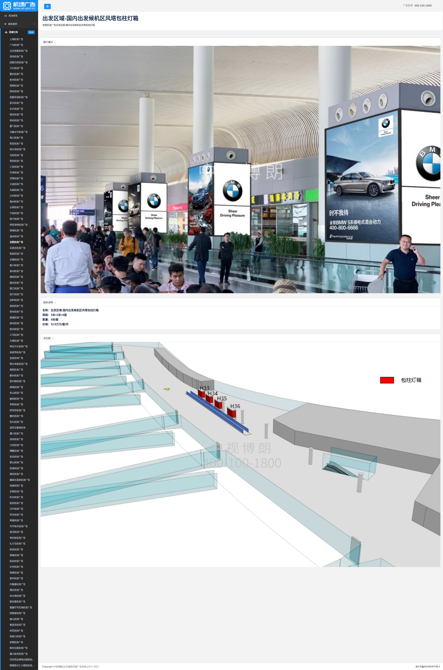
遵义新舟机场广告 (19, 654)
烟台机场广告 (16, 282)
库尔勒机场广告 (17, 381)
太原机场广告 (16, 207)
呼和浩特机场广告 (19, 224)
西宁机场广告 (16, 294)
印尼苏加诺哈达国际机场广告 (24, 659)
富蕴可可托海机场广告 (21, 607)
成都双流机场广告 (19, 97)
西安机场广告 (16, 91)
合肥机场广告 (16, 242)
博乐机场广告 (16, 590)
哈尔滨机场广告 (17, 149)
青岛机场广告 (16, 143)
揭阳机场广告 (16, 277)
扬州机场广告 (16, 323)
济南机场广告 (16, 178)
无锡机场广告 (16, 259)
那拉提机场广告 (17, 601)
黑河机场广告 (16, 532)
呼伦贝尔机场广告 (19, 346)
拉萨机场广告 (16, 300)
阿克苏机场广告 (17, 410)
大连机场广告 (16, 184)
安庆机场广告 (16, 456)
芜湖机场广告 (16, 468)
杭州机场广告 (16, 79)
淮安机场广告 (16, 439)
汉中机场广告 (16, 508)
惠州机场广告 (16, 375)
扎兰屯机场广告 (17, 543)
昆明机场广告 (16, 85)
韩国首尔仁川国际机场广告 (23, 665)
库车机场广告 (16, 578)
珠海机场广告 (16, 230)
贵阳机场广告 (16, 161)
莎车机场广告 (16, 514)
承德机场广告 (16, 642)
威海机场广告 (16, 387)
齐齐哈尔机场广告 (19, 526)
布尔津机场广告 (17, 596)
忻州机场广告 (16, 497)
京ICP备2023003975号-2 (427, 666)
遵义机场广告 (16, 433)
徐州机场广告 (16, 329)
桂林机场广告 (16, 306)
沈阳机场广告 (16, 155)
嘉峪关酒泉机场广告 (20, 480)
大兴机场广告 (16, 68)
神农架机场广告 (17, 538)
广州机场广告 (16, 45)
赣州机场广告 (16, 416)
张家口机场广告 (17, 636)
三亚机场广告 (16, 166)
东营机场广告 (16, 491)
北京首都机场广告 (19, 51)
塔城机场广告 (16, 520)
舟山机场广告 (16, 393)
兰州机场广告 (16, 195)
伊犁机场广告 (16, 404)
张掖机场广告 (16, 485)
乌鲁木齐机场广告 (19, 132)
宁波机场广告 (16, 213)
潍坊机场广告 (16, 474)
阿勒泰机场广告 (17, 613)
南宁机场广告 (16, 219)
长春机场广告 (16, 190)
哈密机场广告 (16, 572)
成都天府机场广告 (19, 62)
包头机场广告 (16, 422)
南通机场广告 (16, 317)
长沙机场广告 (16, 108)
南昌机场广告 (16, 253)
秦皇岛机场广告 (17, 624)
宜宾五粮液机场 (17, 427)
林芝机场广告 (16, 630)
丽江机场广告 (16, 288)
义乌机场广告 (16, 335)
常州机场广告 (16, 311)
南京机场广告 (16, 114)
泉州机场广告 (16, 271)
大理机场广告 (16, 340)
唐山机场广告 (16, 619)
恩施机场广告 (16, 555)
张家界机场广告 (17, 352)
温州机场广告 (16, 236)
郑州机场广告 (16, 120)
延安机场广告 (16, 503)
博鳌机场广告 (16, 450)
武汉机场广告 (16, 103)
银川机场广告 (16, 265)
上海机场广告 (16, 39)
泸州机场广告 (16, 566)
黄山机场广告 (16, 462)
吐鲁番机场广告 (17, 584)
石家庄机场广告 (17, 248)
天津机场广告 (16, 172)
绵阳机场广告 (16, 369)
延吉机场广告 (16, 561)
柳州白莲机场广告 (19, 648)
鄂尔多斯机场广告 (19, 364)
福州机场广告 (16, 201)
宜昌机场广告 (16, 358)
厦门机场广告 (16, 126)
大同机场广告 (16, 445)
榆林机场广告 (16, 398)
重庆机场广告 (16, 74)
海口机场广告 (16, 137)
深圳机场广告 (16, 56)
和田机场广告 (16, 549)
